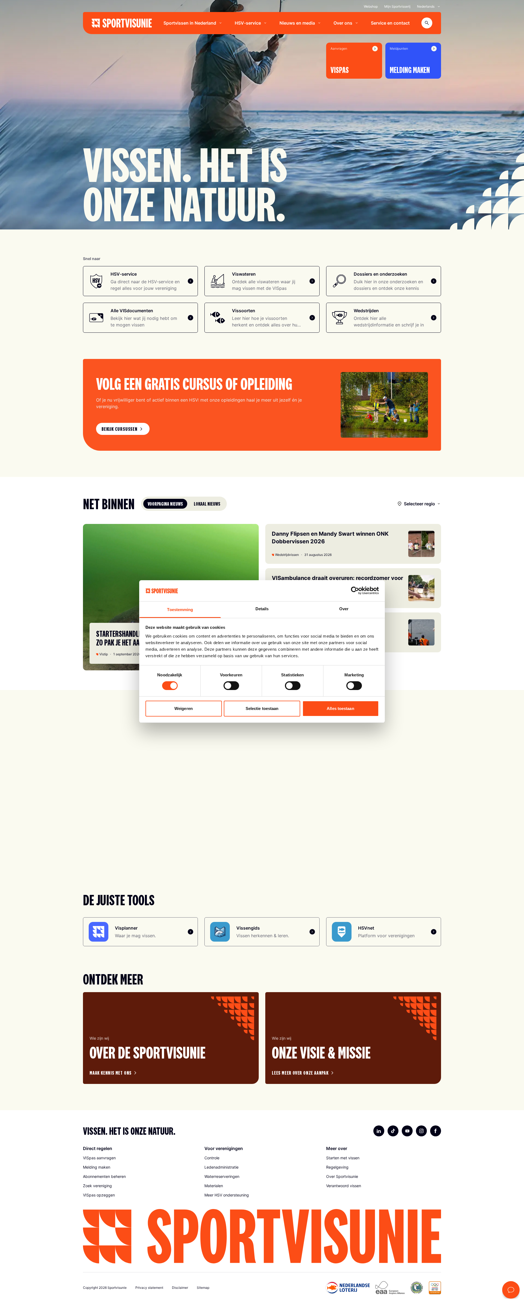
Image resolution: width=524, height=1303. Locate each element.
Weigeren (183, 708)
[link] (123, 429)
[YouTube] (407, 1130)
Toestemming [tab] (180, 609)
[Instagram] (421, 1130)
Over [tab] (344, 608)
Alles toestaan (340, 708)
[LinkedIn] (378, 1130)
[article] (171, 1038)
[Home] (122, 23)
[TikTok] (393, 1130)
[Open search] (426, 22)
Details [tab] (262, 608)
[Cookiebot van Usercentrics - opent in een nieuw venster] (355, 590)
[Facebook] (435, 1130)
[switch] (231, 685)
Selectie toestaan (262, 708)
